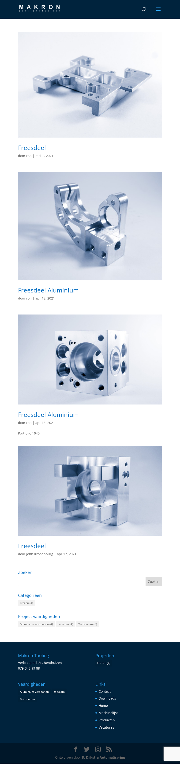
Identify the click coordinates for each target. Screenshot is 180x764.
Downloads (107, 698)
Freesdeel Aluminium (48, 290)
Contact (105, 691)
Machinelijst (108, 713)
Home (103, 705)
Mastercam (87, 624)
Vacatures (106, 727)
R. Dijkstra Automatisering (103, 757)
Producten (107, 720)
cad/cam (65, 624)
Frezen (26, 603)
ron (29, 156)
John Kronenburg (39, 554)
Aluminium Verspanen (36, 624)
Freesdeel (32, 147)
